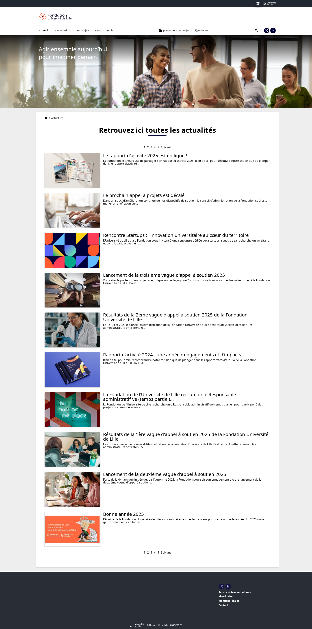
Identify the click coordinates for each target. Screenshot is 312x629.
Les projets (83, 30)
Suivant (166, 147)
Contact (223, 605)
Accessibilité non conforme (235, 592)
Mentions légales (229, 600)
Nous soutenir (104, 30)
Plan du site (226, 596)
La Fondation (61, 30)
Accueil (43, 30)
